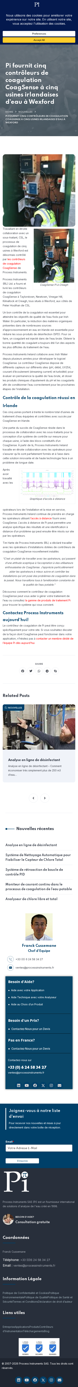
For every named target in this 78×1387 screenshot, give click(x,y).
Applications (22, 1326)
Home (9, 112)
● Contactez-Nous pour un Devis (29, 1029)
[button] (33, 798)
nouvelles (25, 112)
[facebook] (22, 670)
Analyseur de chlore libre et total (31, 899)
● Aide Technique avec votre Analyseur (32, 997)
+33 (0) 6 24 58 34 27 (29, 959)
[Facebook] (35, 1085)
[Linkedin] (18, 1085)
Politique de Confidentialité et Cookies (26, 1292)
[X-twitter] (43, 1085)
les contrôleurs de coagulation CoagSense (14, 263)
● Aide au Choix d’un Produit (25, 1004)
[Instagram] (51, 1085)
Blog (46, 1331)
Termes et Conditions (25, 1301)
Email (10, 1141)
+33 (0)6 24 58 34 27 (35, 1260)
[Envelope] (59, 1085)
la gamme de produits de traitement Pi (48, 600)
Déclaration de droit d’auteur (55, 1301)
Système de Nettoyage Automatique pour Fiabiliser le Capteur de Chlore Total (38, 858)
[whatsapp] (39, 670)
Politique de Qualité (36, 1297)
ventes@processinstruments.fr (34, 967)
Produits (34, 1326)
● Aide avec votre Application (26, 990)
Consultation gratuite (32, 1222)
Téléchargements (33, 1331)
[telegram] (47, 670)
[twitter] (30, 670)
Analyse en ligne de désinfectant (34, 760)
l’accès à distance (41, 518)
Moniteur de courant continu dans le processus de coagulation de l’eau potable (38, 887)
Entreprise (9, 1326)
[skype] (55, 670)
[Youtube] (26, 1085)
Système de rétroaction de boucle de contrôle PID (34, 872)
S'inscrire (22, 1160)
